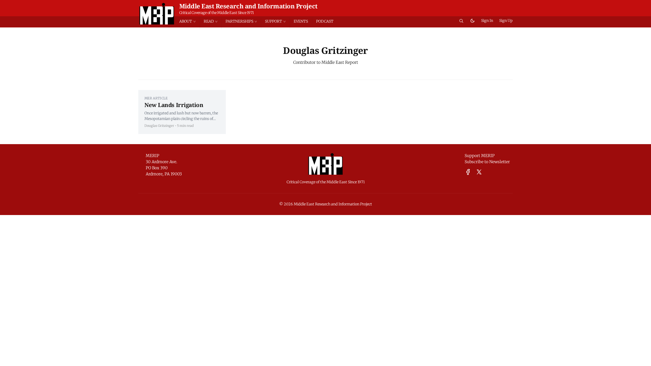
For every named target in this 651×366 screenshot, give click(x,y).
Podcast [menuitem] (324, 21)
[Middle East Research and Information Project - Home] (156, 13)
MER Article (156, 98)
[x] (479, 172)
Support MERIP (480, 155)
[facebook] (468, 172)
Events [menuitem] (301, 21)
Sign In (487, 20)
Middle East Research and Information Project (248, 6)
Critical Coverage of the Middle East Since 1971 (216, 12)
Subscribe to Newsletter (487, 161)
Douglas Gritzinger (159, 126)
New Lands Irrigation (173, 105)
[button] (189, 21)
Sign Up (506, 20)
